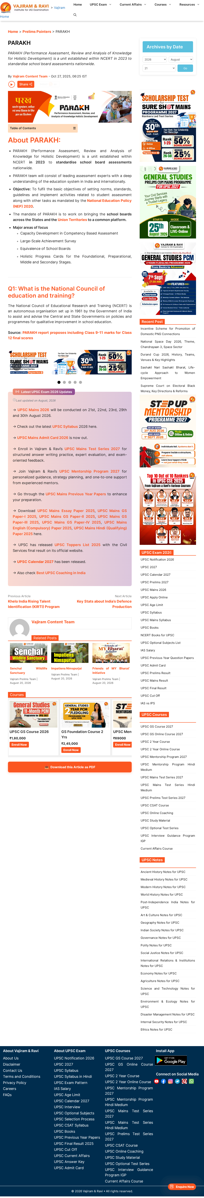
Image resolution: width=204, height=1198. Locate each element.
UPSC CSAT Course (155, 805)
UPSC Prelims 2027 (155, 582)
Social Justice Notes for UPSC (162, 953)
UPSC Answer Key (69, 1162)
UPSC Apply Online (154, 597)
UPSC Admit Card (153, 665)
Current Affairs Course (157, 848)
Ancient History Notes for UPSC (163, 872)
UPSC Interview (67, 1107)
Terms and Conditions (21, 1076)
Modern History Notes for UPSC (163, 887)
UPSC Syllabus (151, 612)
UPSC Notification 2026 (157, 559)
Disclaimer (11, 1064)
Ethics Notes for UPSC (156, 1029)
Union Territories (72, 220)
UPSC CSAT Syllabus (71, 1125)
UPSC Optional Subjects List (160, 643)
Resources (187, 4)
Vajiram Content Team (30, 76)
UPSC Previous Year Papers (77, 1137)
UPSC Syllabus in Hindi (73, 1076)
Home (78, 4)
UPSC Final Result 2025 (74, 1143)
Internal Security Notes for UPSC (164, 1022)
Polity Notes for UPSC (156, 945)
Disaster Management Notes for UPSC (168, 1014)
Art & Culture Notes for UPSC (161, 915)
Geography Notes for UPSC (160, 922)
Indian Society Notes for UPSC (162, 930)
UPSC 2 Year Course (155, 742)
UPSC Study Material (155, 820)
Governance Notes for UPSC (161, 938)
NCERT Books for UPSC (157, 635)
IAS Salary (148, 650)
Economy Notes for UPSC (159, 973)
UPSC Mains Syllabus (156, 620)
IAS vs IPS (148, 703)
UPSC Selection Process (74, 1119)
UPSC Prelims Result (155, 673)
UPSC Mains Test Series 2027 (162, 777)
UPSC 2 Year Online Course (160, 749)
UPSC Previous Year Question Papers (167, 658)
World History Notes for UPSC (162, 894)
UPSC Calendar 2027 (35, 562)
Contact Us (12, 1070)
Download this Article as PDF (69, 767)
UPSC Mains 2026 (153, 590)
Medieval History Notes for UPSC (164, 879)
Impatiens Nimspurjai (66, 668)
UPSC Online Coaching (157, 813)
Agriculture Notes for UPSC (160, 981)
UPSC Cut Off (150, 696)
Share (23, 84)
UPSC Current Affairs (72, 1156)
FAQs (7, 1095)
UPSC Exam (98, 4)
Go (185, 68)
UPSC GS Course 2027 (157, 726)
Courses (161, 4)
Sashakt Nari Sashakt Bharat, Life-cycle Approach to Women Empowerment (168, 372)
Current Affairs (131, 4)
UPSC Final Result (153, 688)
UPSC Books (150, 627)
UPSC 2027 (149, 567)
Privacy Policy (14, 1083)
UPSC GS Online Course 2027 (162, 734)
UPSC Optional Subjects (74, 1113)
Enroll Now (19, 745)
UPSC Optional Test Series (159, 828)
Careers (9, 1089)
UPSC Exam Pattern (70, 1083)
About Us (11, 1058)
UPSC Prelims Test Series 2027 (163, 798)
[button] (75, 15)
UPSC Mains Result (154, 680)
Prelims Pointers (37, 31)
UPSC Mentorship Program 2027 (164, 757)
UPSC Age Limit (152, 605)
